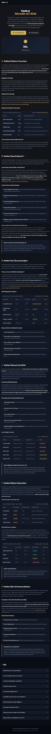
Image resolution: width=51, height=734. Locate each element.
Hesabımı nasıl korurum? (9, 686)
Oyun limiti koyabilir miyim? (10, 691)
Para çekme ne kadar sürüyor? (11, 707)
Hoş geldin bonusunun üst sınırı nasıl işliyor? (14, 696)
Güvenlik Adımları (19, 32)
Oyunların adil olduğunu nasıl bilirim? (12, 681)
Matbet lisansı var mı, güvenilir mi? (12, 670)
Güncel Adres (34, 32)
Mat (5, 2)
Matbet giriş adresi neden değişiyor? (12, 702)
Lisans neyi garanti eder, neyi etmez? (12, 675)
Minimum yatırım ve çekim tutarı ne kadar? (14, 712)
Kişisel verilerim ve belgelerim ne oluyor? (13, 717)
